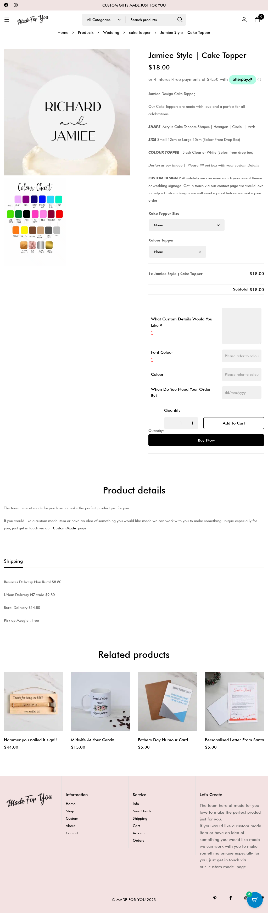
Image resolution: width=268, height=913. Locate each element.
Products (85, 32)
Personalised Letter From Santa (234, 739)
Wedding (111, 32)
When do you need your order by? (181, 392)
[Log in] (244, 20)
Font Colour (162, 352)
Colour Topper (161, 240)
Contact (72, 833)
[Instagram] (15, 5)
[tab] (13, 561)
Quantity (172, 410)
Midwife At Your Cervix (92, 739)
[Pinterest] (215, 898)
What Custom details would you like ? (181, 322)
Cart (136, 826)
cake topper (140, 32)
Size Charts (142, 811)
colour (157, 374)
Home (63, 32)
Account (139, 833)
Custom (72, 818)
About (70, 826)
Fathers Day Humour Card (163, 739)
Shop (70, 811)
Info (136, 804)
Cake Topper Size (164, 214)
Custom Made (64, 528)
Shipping (140, 818)
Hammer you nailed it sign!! (30, 739)
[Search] (180, 20)
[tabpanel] (134, 601)
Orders (138, 840)
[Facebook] (6, 5)
